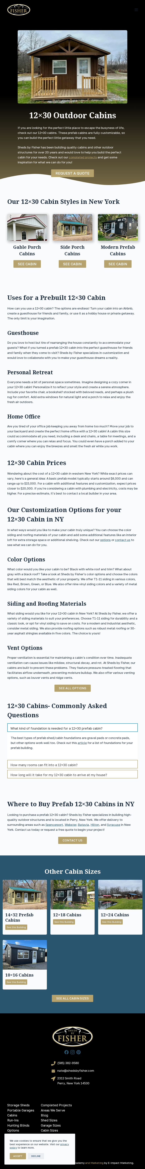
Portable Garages (20, 1110)
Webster (70, 825)
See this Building (17, 928)
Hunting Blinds (18, 1125)
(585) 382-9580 (68, 1063)
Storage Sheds (18, 1105)
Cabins (12, 1115)
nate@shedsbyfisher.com (75, 1070)
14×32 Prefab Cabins (19, 917)
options (105, 540)
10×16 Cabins (19, 975)
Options (13, 1130)
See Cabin (27, 264)
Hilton (95, 825)
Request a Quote (72, 173)
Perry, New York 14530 (73, 1083)
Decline (35, 1156)
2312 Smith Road (69, 1078)
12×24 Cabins (115, 914)
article (82, 743)
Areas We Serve (53, 1110)
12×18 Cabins (67, 914)
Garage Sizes (51, 1125)
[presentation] (25, 894)
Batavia (83, 825)
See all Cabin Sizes (72, 998)
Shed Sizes (49, 1120)
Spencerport (54, 825)
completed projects (83, 157)
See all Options (72, 688)
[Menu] (136, 9)
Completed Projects (56, 1105)
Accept (17, 1156)
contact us (122, 540)
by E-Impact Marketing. (119, 1162)
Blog (44, 1115)
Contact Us (72, 840)
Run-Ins (13, 1120)
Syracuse (113, 825)
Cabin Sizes (49, 1130)
